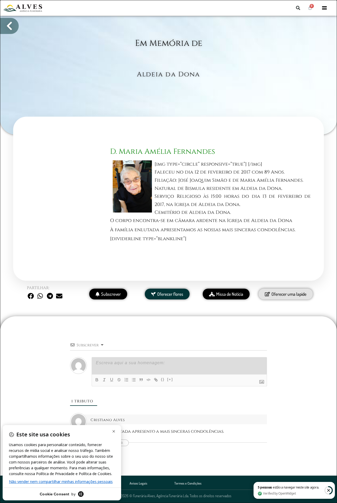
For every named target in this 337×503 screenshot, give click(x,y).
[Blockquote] (141, 380)
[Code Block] (148, 380)
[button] (298, 8)
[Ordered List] (126, 380)
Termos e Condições (187, 483)
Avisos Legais (138, 483)
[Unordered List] (133, 380)
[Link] (156, 380)
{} (163, 379)
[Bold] (97, 380)
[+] (170, 379)
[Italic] (104, 380)
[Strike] (119, 380)
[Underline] (111, 380)
